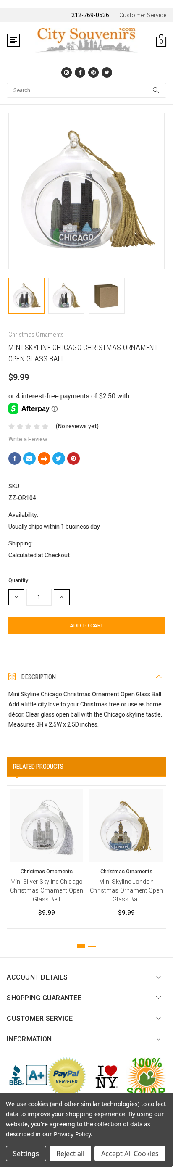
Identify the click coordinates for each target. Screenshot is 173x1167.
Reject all (70, 1153)
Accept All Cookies (130, 1153)
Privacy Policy (72, 1134)
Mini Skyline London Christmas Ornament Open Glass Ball (126, 890)
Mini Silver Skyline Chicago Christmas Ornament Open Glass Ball (46, 890)
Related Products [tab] (38, 766)
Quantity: (18, 580)
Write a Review (27, 439)
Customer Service (142, 15)
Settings (26, 1153)
